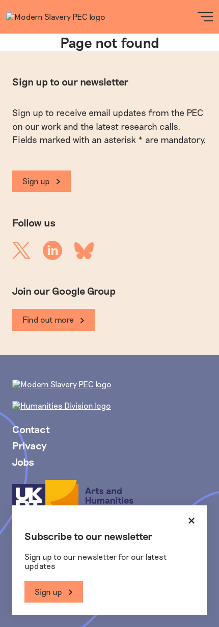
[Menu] (205, 16)
